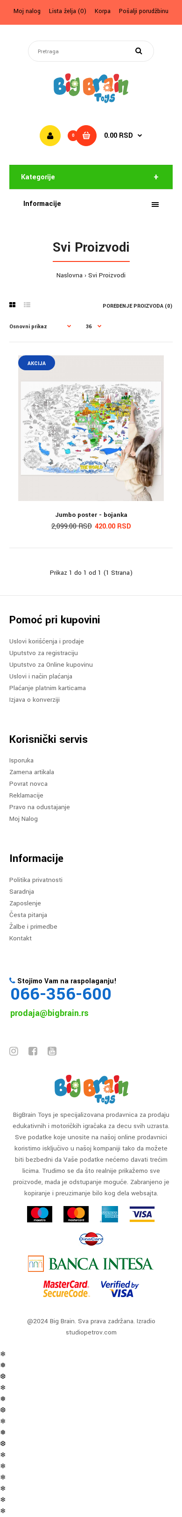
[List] (27, 305)
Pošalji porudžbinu (143, 11)
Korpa (103, 11)
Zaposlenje (25, 903)
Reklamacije (26, 795)
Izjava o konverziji (34, 699)
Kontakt (20, 938)
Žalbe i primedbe (33, 926)
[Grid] (12, 305)
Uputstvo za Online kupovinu (51, 664)
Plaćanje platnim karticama (47, 688)
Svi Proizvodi (107, 275)
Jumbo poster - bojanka (91, 514)
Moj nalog (27, 11)
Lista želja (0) (67, 11)
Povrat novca (28, 783)
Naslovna (69, 275)
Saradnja (21, 891)
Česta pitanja (28, 914)
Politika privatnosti (36, 879)
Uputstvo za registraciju (43, 653)
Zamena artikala (31, 772)
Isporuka (21, 760)
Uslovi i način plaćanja (40, 676)
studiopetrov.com (91, 1332)
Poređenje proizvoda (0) (138, 306)
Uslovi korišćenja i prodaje (46, 641)
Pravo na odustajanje (39, 807)
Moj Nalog (23, 818)
